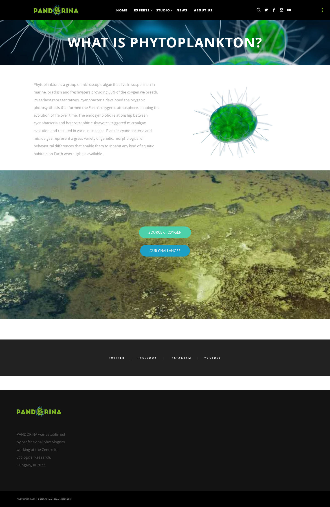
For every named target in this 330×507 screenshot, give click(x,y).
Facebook (147, 357)
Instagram (180, 357)
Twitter (117, 357)
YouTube (212, 357)
